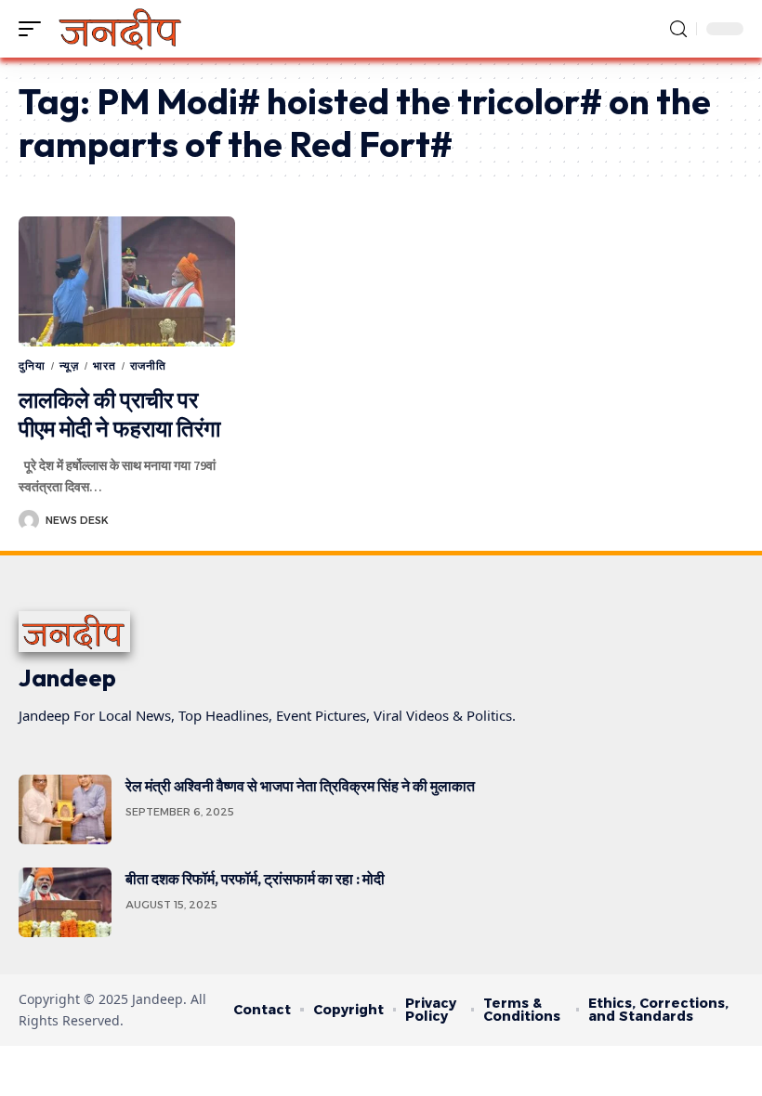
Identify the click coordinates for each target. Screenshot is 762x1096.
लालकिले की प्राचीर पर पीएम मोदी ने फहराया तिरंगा (119, 413)
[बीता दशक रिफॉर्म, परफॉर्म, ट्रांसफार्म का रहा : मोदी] (65, 902)
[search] (678, 29)
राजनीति (148, 365)
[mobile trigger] (34, 29)
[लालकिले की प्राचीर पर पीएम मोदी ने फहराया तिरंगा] (127, 281)
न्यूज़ (69, 365)
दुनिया (32, 365)
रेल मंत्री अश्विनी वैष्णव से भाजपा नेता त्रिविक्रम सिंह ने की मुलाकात (302, 785)
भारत (104, 365)
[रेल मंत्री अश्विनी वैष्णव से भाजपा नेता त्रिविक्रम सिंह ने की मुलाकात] (65, 809)
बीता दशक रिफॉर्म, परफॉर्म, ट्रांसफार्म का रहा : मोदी (255, 878)
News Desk (77, 520)
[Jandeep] (121, 29)
